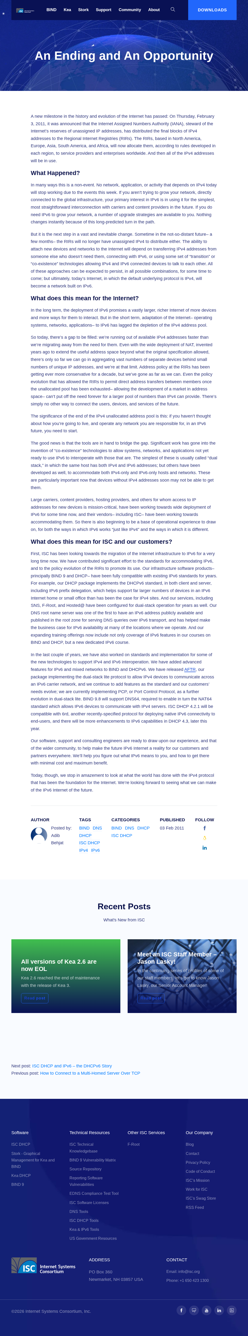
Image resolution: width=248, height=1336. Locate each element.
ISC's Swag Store (201, 1198)
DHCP (85, 835)
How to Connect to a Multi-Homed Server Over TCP (90, 1073)
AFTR (190, 669)
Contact (192, 1154)
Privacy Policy (198, 1162)
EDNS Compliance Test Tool (94, 1193)
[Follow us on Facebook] (181, 1310)
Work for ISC (197, 1189)
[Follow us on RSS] (232, 1310)
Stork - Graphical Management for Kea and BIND (33, 1160)
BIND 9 (17, 1184)
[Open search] (173, 10)
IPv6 (95, 850)
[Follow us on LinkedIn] (219, 1310)
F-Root (134, 1144)
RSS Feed (195, 1207)
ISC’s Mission (197, 1180)
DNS (97, 828)
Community (130, 9)
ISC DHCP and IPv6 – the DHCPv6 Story (72, 1066)
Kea (67, 9)
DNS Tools (79, 1212)
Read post (34, 998)
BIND (51, 9)
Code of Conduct (200, 1171)
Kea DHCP (21, 1176)
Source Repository (85, 1169)
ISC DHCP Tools (84, 1221)
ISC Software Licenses (89, 1203)
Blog (190, 1144)
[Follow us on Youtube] (206, 1310)
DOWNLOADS (212, 10)
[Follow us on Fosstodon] (194, 1310)
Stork (83, 9)
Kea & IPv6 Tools (84, 1229)
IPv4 (83, 850)
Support (103, 9)
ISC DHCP (89, 842)
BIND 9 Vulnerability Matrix (93, 1160)
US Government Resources (93, 1238)
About (154, 9)
